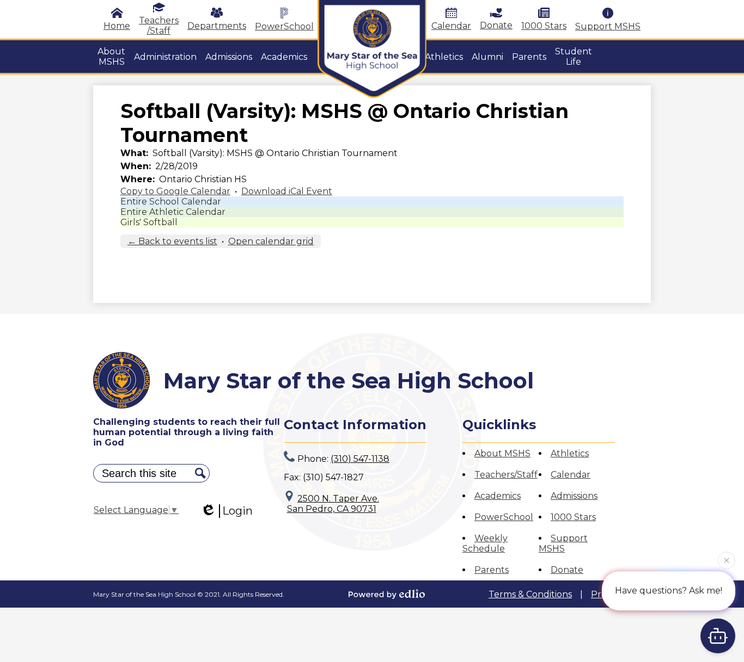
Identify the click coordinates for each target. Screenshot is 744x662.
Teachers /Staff (159, 25)
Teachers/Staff (506, 474)
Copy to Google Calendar (175, 191)
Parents (491, 570)
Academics (497, 496)
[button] (111, 56)
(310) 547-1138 (360, 459)
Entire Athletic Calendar (172, 212)
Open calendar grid (271, 241)
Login (237, 510)
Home (116, 26)
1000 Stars (543, 26)
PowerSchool (284, 26)
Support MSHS (608, 26)
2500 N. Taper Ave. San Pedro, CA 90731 (333, 503)
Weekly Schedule (485, 543)
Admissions (574, 496)
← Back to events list (172, 241)
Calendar (451, 26)
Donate (496, 25)
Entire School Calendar (170, 201)
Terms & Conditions (530, 594)
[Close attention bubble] (726, 559)
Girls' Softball (149, 222)
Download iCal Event (286, 191)
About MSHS (502, 453)
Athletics (570, 453)
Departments (216, 26)
